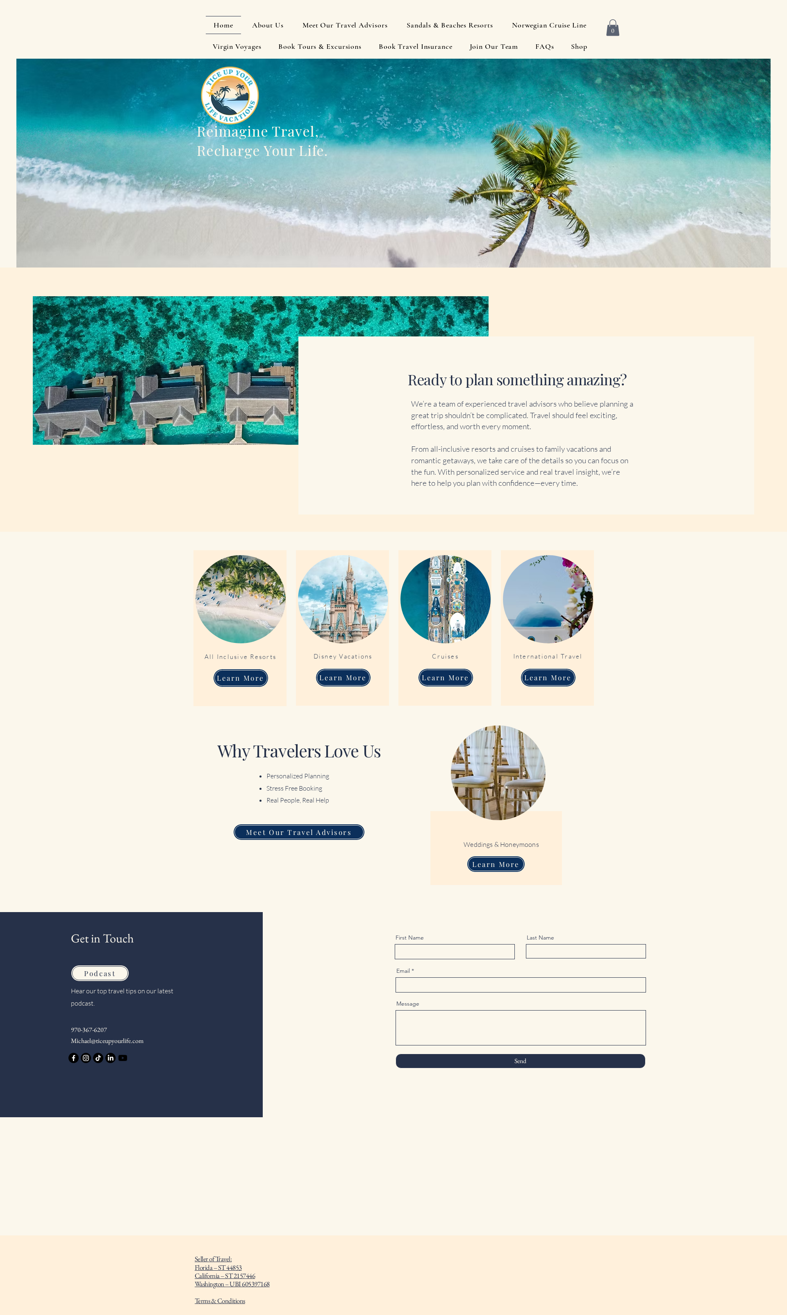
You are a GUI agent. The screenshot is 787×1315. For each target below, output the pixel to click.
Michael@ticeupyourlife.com (107, 1040)
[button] (613, 27)
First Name (410, 937)
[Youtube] (123, 1058)
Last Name (540, 937)
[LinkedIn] (110, 1058)
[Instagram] (86, 1058)
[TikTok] (98, 1058)
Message (407, 1003)
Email (403, 971)
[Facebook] (73, 1058)
